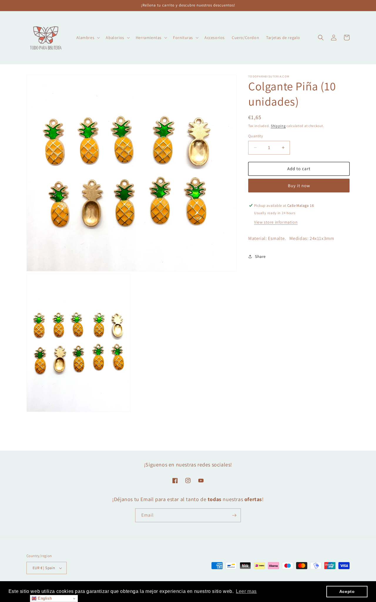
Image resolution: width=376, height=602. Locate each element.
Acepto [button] (347, 591)
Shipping (278, 126)
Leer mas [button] (246, 591)
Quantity (255, 135)
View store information (276, 222)
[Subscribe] (234, 515)
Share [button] (260, 256)
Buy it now (299, 185)
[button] (88, 37)
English (44, 598)
